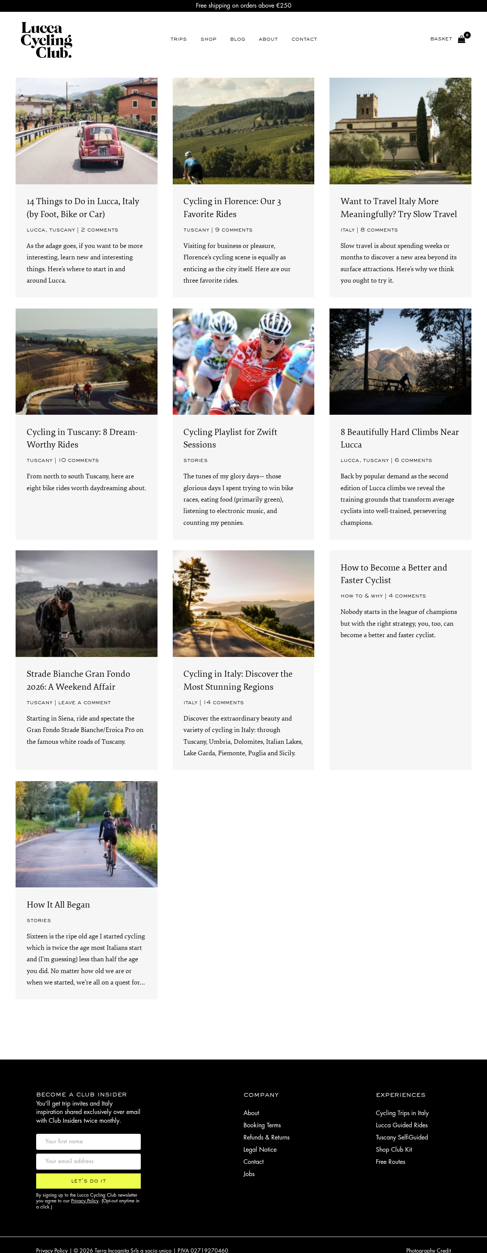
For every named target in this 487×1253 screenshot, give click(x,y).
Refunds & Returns (267, 1138)
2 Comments (99, 230)
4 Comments (407, 596)
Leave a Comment (84, 702)
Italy (348, 230)
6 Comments (413, 460)
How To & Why (362, 596)
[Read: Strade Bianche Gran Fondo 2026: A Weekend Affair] (87, 603)
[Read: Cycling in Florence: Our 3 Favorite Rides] (244, 130)
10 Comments (78, 460)
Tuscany (62, 230)
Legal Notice (260, 1150)
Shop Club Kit (394, 1150)
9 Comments (234, 230)
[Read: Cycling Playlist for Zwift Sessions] (244, 361)
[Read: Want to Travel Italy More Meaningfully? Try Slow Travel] (400, 130)
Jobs (249, 1174)
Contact (254, 1162)
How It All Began (58, 904)
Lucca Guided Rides (402, 1125)
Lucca (36, 230)
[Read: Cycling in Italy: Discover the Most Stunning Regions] (244, 603)
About (251, 1113)
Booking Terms (262, 1125)
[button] (88, 1181)
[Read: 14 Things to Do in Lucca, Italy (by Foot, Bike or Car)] (87, 130)
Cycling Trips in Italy (402, 1113)
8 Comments (379, 230)
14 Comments (223, 702)
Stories (195, 460)
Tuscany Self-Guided (402, 1138)
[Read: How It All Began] (87, 833)
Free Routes (390, 1162)
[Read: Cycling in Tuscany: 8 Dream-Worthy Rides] (87, 361)
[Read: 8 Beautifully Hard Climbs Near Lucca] (400, 361)
